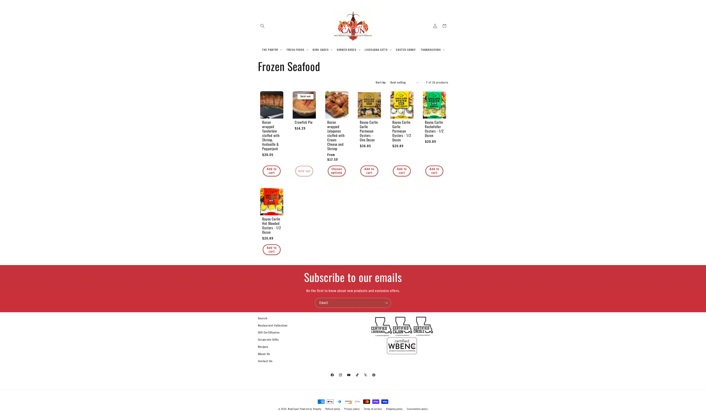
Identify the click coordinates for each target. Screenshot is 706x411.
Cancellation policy (417, 409)
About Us (264, 354)
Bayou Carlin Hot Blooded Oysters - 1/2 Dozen (271, 225)
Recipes (263, 347)
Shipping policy (394, 409)
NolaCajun (293, 409)
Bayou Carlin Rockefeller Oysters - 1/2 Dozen (434, 128)
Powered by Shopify (310, 409)
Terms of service (373, 409)
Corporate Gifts (268, 339)
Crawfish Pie (304, 122)
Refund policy (332, 409)
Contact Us (265, 361)
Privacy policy (352, 409)
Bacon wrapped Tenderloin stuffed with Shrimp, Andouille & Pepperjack (271, 135)
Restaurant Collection (273, 325)
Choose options (336, 171)
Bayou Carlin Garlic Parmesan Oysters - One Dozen (369, 131)
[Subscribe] (386, 303)
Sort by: (381, 82)
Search (263, 318)
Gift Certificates (269, 332)
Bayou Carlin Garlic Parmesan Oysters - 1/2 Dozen (401, 131)
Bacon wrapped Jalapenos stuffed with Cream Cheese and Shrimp (336, 135)
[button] (262, 26)
